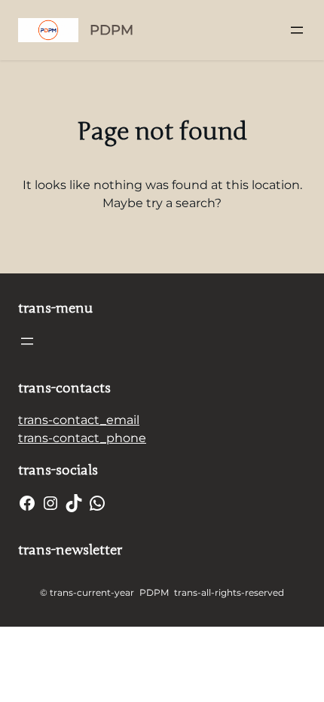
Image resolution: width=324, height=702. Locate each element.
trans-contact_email (78, 420)
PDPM (111, 30)
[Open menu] (297, 30)
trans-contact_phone (82, 438)
